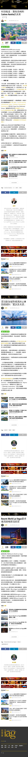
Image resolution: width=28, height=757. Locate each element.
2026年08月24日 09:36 (17, 288)
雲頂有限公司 (5, 644)
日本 (17, 187)
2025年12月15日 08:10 (14, 419)
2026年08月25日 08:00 (17, 266)
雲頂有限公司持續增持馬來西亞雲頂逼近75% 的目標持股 (18, 610)
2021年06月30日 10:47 (14, 619)
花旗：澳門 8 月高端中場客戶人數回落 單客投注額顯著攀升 (18, 278)
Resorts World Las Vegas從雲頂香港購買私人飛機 (17, 616)
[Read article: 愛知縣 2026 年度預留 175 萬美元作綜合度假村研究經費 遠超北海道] (4, 412)
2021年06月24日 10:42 (14, 631)
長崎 (2, 97)
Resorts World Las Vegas (10, 642)
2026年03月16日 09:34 (14, 612)
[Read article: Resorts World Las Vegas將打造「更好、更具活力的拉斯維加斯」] (4, 624)
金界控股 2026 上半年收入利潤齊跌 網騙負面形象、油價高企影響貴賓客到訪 (17, 271)
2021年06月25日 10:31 (14, 625)
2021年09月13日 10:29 (14, 525)
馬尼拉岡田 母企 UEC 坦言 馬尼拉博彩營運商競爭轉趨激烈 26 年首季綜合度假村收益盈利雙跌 (18, 175)
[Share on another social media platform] (24, 43)
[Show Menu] (2, 6)
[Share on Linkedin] (18, 43)
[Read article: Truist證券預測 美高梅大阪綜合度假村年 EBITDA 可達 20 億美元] (4, 168)
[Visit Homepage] (13, 6)
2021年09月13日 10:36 (13, 20)
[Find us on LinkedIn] (3, 753)
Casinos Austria (8, 187)
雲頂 (14, 430)
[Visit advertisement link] (14, 1)
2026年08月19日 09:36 (14, 157)
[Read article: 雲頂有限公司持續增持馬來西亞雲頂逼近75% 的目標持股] (4, 611)
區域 (12, 747)
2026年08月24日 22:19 (17, 274)
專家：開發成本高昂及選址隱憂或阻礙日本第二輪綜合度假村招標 (18, 404)
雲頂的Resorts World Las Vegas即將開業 (17, 629)
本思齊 (10, 266)
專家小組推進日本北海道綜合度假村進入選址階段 (18, 155)
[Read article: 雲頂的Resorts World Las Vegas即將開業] (4, 630)
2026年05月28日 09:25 (14, 170)
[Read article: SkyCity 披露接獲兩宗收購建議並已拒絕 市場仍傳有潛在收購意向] (5, 264)
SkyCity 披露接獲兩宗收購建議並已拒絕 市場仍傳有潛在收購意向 (18, 263)
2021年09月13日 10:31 (14, 308)
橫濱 (10, 430)
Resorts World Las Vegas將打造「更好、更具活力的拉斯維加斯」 (17, 622)
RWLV (19, 642)
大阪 (15, 93)
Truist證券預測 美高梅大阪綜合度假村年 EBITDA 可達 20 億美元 (18, 167)
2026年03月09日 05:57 (14, 413)
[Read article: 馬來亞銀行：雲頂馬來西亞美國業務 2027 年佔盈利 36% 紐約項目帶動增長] (5, 285)
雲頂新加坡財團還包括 (7, 378)
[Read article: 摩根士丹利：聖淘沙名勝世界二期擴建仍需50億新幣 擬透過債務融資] (4, 418)
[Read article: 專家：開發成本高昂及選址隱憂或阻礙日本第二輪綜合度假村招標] (4, 405)
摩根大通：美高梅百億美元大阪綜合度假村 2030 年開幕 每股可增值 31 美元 (18, 161)
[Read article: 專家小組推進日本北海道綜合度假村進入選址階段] (4, 156)
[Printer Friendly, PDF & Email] (5, 47)
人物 (9, 745)
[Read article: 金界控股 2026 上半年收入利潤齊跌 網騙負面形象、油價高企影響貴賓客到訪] (5, 271)
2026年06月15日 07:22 (14, 163)
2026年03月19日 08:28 (14, 407)
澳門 (5, 747)
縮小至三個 (12, 102)
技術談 (16, 745)
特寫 (5, 745)
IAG (5, 741)
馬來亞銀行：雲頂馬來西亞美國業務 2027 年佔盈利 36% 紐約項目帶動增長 (18, 285)
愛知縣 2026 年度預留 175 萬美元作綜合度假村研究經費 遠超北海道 (18, 411)
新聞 (2, 745)
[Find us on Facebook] (1, 753)
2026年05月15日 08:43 (14, 178)
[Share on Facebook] (13, 43)
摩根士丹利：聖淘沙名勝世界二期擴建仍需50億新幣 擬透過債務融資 (18, 417)
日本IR (5, 430)
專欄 (12, 745)
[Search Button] (26, 6)
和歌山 (6, 95)
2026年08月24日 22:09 (17, 280)
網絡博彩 (21, 745)
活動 (2, 747)
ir (13, 187)
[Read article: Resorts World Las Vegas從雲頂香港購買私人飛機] (4, 617)
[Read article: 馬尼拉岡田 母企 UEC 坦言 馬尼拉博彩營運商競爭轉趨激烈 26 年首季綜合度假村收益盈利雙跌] (4, 175)
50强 (16, 747)
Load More (14, 182)
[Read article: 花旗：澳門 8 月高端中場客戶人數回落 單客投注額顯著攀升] (5, 279)
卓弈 (5, 20)
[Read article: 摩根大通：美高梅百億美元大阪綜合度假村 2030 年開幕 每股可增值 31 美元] (4, 162)
